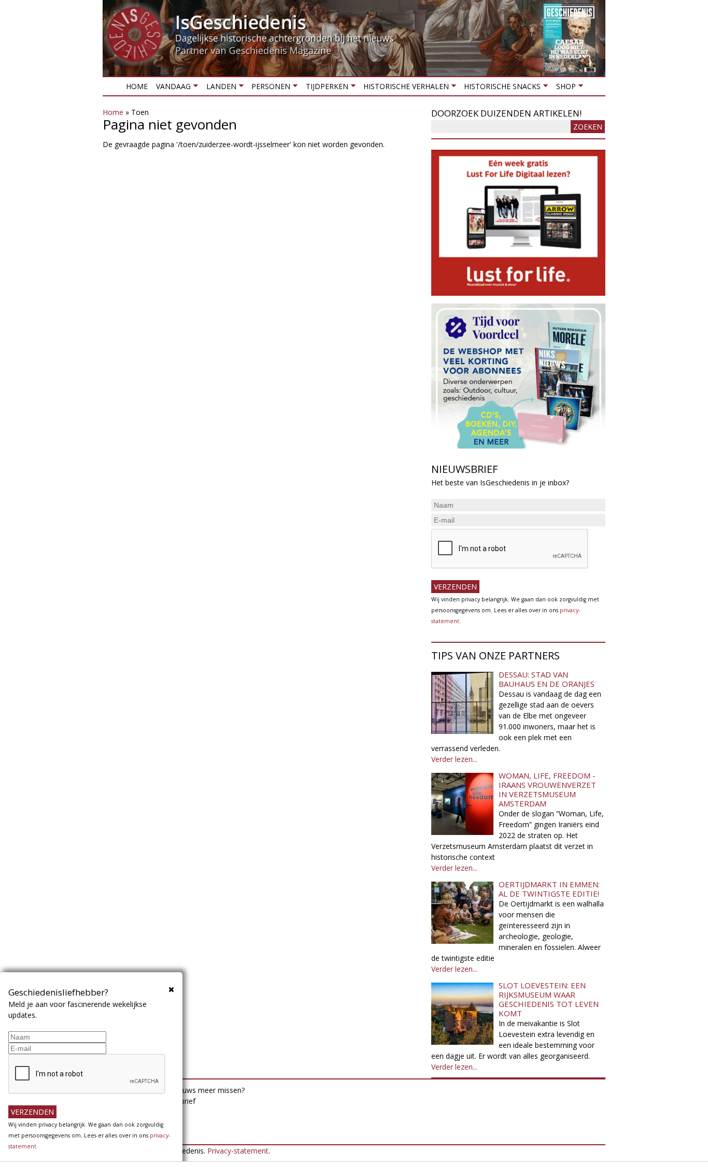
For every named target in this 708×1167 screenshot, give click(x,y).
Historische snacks (500, 88)
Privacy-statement (237, 1151)
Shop (563, 88)
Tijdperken (324, 88)
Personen (268, 88)
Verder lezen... (454, 759)
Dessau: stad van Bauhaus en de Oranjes (546, 679)
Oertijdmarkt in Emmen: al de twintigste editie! (549, 889)
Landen (219, 88)
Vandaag (171, 88)
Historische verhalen (404, 88)
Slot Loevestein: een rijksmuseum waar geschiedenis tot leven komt (549, 999)
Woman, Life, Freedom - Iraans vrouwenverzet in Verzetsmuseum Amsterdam (547, 789)
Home (137, 86)
